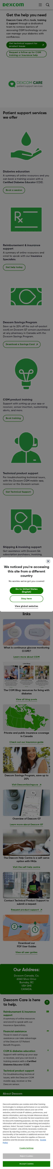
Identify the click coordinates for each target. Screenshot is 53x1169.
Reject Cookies (26, 1156)
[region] (26, 1132)
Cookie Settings (26, 1148)
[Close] (48, 561)
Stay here (26, 599)
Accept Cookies (26, 1164)
